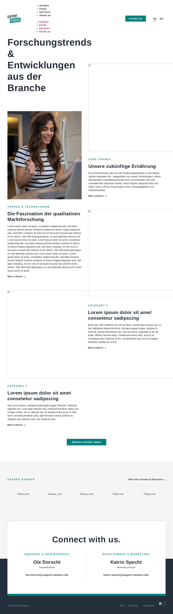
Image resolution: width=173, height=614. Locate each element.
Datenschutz (148, 606)
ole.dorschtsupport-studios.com (47, 575)
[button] (73, 18)
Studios (44, 5)
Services (44, 12)
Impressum (134, 606)
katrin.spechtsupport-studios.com (126, 575)
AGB (122, 606)
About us (45, 15)
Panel (42, 8)
